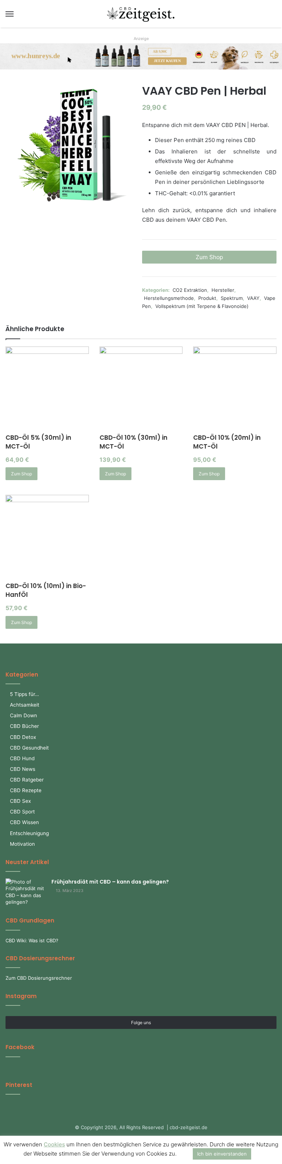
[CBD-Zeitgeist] (141, 14)
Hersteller (223, 290)
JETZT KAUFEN (167, 61)
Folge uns (141, 1022)
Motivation (22, 844)
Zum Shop (209, 257)
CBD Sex (20, 801)
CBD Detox (23, 737)
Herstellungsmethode (169, 298)
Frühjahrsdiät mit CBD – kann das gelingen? (110, 881)
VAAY (253, 298)
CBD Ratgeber (27, 780)
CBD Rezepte (25, 790)
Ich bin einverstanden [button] (222, 1154)
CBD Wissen (24, 822)
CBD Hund (22, 758)
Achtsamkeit (24, 705)
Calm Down (23, 715)
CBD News (22, 769)
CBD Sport (22, 812)
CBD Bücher (24, 726)
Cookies (54, 1144)
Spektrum (232, 298)
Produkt (207, 298)
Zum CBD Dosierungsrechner (39, 978)
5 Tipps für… (24, 694)
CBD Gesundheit (29, 748)
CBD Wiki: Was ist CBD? (32, 940)
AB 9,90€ (159, 52)
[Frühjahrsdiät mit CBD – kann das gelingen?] (26, 892)
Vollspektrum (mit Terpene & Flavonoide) (202, 306)
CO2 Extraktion (190, 290)
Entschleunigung (29, 833)
